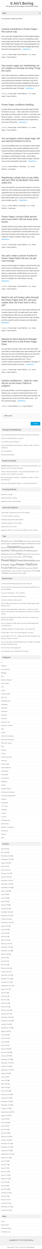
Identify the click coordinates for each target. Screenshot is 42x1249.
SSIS (19, 571)
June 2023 (4, 933)
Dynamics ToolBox (7, 725)
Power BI (4, 760)
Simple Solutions (6, 788)
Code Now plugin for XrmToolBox (11, 523)
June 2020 (4, 1038)
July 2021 (4, 992)
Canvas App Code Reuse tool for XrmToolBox (15, 512)
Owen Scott (4, 471)
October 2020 (5, 1024)
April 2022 (4, 964)
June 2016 (4, 1182)
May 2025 (4, 866)
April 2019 (4, 1087)
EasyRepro (33, 551)
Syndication (4, 802)
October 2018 (5, 1108)
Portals (29, 557)
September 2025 (6, 859)
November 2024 (6, 884)
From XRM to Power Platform (10, 442)
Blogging (3, 673)
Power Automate (6, 757)
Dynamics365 (27, 547)
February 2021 (5, 1010)
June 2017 (4, 1164)
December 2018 (6, 1101)
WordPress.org (6, 1232)
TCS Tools (36, 571)
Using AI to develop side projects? (11, 600)
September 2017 (6, 1154)
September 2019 (6, 1070)
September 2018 (6, 1112)
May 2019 (4, 1084)
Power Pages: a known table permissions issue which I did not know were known (20, 219)
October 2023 (5, 919)
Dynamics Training (6, 494)
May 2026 (4, 849)
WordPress (4, 830)
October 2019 (5, 1066)
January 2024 (5, 908)
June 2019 (4, 1080)
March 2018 (4, 1133)
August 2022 (5, 954)
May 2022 (4, 961)
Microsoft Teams (6, 743)
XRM (24, 573)
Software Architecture (8, 792)
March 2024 (4, 905)
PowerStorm (29, 568)
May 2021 (4, 999)
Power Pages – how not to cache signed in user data (17, 632)
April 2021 (4, 1003)
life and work (36, 554)
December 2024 (6, 880)
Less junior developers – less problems (13, 593)
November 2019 (6, 1063)
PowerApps (22, 166)
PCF (25, 557)
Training (3, 813)
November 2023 (6, 915)
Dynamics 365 (5, 722)
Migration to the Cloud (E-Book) (11, 501)
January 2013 (5, 1203)
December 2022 (6, 947)
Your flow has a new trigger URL (11, 647)
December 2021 (6, 975)
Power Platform (22, 54)
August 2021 (5, 989)
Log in (3, 1221)
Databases (4, 704)
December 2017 (6, 1143)
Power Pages (12, 54)
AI (2, 541)
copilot (33, 541)
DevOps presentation (7, 454)
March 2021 (4, 1006)
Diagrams (4, 547)
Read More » (27, 49)
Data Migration (5, 701)
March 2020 (4, 1049)
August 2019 (5, 1073)
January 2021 (5, 1014)
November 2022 (6, 950)
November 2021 (6, 978)
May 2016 (4, 1185)
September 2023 (6, 922)
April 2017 (4, 1171)
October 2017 (5, 1150)
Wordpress (30, 1247)
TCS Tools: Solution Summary (10, 516)
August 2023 (5, 926)
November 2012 (6, 1206)
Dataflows (8, 543)
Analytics (6, 541)
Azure (11, 541)
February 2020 (5, 1052)
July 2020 (4, 1035)
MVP (15, 557)
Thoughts (4, 573)
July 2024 (4, 894)
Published (4, 781)
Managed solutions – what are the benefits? (23, 483)
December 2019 (6, 1059)
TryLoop (3, 816)
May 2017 (4, 1168)
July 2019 (4, 1077)
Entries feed (5, 1225)
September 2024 (6, 887)
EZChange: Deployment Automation (12, 519)
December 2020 (6, 1017)
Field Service (12, 554)
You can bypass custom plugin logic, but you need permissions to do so (21, 139)
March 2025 (4, 870)
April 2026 (4, 852)
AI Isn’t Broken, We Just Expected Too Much (14, 651)
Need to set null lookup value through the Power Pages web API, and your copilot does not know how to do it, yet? (20, 301)
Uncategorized (5, 820)
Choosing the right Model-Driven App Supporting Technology (20, 435)
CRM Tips (4, 697)
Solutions (4, 799)
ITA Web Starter (26, 554)
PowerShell (20, 568)
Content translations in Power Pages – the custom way (18, 629)
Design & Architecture (28, 543)
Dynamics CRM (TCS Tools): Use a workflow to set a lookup (19, 530)
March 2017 (4, 1175)
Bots (2, 676)
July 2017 (4, 1161)
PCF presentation (6, 451)
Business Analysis (6, 680)
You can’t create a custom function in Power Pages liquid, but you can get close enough (19, 258)
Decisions (4, 715)
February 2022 (5, 968)
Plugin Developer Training (9, 498)
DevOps (38, 543)
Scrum (35, 568)
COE (2, 687)
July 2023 (4, 929)
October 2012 (5, 1210)
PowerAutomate (25, 560)
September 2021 (6, 985)
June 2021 (4, 996)
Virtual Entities (12, 573)
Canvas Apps (27, 541)
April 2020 (4, 1045)
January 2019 (5, 1098)
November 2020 (6, 1020)
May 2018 (4, 1126)
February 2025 (5, 873)
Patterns (20, 557)
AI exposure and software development (13, 596)
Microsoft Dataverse (7, 557)
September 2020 (6, 1027)
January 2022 (5, 971)
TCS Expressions (26, 571)
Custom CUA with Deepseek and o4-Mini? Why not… (17, 583)
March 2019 (4, 1091)
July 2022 (4, 957)
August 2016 (5, 1178)
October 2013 (5, 1192)
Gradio (3, 732)
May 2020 (4, 1042)
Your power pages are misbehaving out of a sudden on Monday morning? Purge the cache (21, 68)
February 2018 (5, 1136)
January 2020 (5, 1056)
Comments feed (6, 1228)
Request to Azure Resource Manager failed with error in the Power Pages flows (19, 341)
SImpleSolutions (6, 571)
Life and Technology (7, 736)
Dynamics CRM (8, 550)
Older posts (7, 416)
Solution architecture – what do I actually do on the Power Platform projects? (20, 383)
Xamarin (20, 573)
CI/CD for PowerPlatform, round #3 (12, 438)
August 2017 (5, 1157)
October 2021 (5, 982)
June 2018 (4, 1122)
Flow (19, 553)
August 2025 (5, 863)
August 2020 (5, 1031)
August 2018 (5, 1115)
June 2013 (4, 1196)
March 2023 (4, 940)
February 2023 (5, 943)
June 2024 (4, 898)
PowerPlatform (8, 568)
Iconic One (10, 1247)
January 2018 (5, 1140)
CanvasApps (18, 541)
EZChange (4, 554)
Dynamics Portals (22, 550)
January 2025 (5, 877)
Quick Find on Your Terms (9, 526)
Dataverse (16, 543)
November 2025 (6, 856)
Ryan (2, 477)
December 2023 (6, 912)
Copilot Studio (5, 694)
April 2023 (4, 936)
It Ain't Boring (21, 3)
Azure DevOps (5, 669)
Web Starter (5, 823)
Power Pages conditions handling (18, 104)
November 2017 (6, 1147)
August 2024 (5, 891)
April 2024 (4, 901)
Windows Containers (7, 827)
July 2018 (4, 1119)
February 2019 (5, 1094)
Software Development (8, 795)
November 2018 (6, 1105)
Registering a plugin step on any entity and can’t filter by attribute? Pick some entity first (20, 180)
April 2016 (4, 1189)
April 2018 (4, 1129)
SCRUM (3, 785)
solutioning (15, 571)
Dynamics (14, 547)
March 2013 (4, 1199)
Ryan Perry (4, 483)
